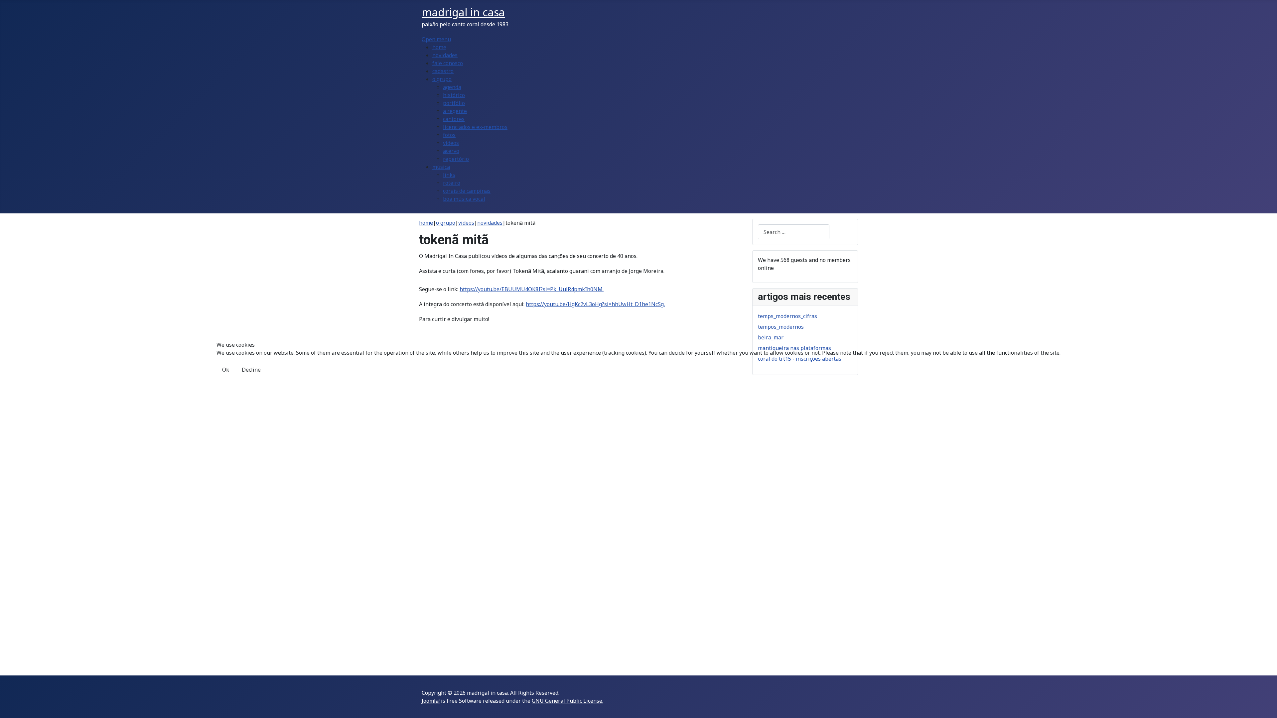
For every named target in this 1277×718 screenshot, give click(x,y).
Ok (225, 369)
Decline (251, 369)
